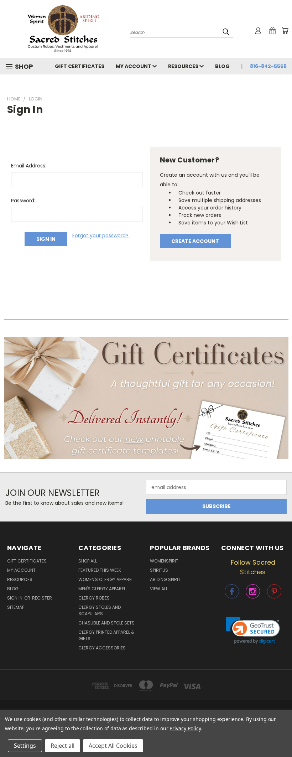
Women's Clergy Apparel (105, 579)
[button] (146, 398)
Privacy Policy (185, 728)
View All (159, 589)
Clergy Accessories (102, 648)
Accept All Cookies (113, 746)
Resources (183, 66)
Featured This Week (99, 570)
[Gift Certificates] (272, 30)
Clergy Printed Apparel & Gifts (106, 635)
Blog (222, 66)
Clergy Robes (94, 598)
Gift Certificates (79, 66)
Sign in (15, 598)
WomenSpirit (164, 561)
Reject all (62, 746)
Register (42, 598)
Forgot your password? (100, 235)
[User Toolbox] (258, 30)
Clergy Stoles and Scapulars (99, 610)
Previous (281, 734)
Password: (23, 200)
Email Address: (28, 165)
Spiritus (159, 570)
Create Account (195, 241)
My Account (134, 66)
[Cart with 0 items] (284, 30)
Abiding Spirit (165, 579)
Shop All (87, 561)
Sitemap (15, 607)
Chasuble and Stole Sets (106, 623)
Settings (25, 746)
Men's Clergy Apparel (102, 589)
